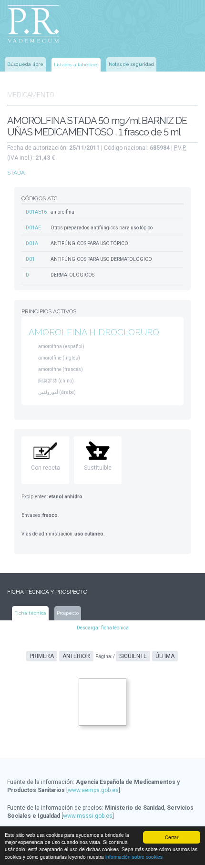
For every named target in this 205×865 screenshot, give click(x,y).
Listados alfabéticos (76, 64)
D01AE (33, 227)
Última (164, 656)
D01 (30, 259)
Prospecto (68, 613)
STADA (16, 172)
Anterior (76, 656)
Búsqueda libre (25, 64)
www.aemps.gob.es (93, 790)
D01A (32, 243)
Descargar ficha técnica (103, 627)
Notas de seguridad (131, 64)
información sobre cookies (134, 856)
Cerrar (171, 837)
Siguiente (133, 656)
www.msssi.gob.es (88, 816)
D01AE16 (36, 212)
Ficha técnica (30, 613)
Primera (42, 656)
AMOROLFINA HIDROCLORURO (94, 332)
